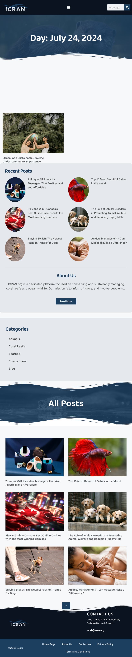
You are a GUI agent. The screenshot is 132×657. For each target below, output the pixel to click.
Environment (18, 361)
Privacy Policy (105, 644)
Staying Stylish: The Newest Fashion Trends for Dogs (33, 591)
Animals (14, 339)
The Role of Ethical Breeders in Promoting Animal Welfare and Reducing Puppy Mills (108, 213)
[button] (68, 7)
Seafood (14, 353)
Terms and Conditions (77, 652)
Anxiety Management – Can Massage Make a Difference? (96, 591)
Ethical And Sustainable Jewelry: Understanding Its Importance (23, 160)
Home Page (48, 644)
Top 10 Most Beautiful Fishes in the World (94, 481)
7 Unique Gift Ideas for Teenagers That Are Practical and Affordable (45, 183)
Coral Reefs (17, 346)
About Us (67, 644)
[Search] (127, 7)
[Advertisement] (66, 85)
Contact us (85, 644)
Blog (12, 368)
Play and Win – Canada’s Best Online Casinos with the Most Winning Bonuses (45, 213)
